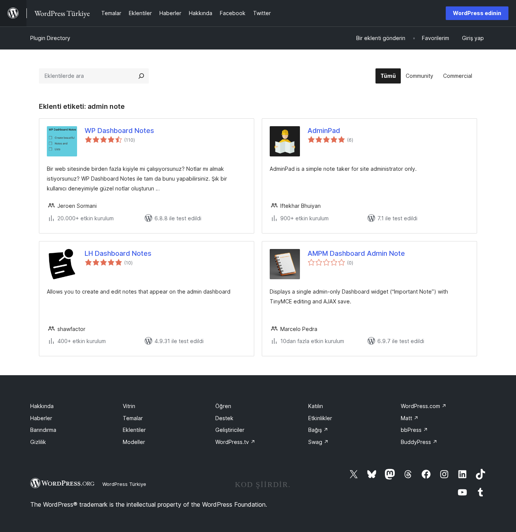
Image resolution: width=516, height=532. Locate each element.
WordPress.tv (235, 442)
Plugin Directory (50, 38)
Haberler (41, 418)
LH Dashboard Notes (118, 253)
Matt (410, 418)
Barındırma (43, 430)
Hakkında (42, 406)
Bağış (318, 430)
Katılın (315, 406)
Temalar (133, 418)
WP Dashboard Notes (119, 131)
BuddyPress (419, 442)
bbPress (414, 430)
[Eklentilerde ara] (141, 76)
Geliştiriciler (229, 430)
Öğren (223, 406)
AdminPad (323, 131)
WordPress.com (423, 406)
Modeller (134, 442)
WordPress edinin (477, 13)
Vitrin (129, 406)
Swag (318, 442)
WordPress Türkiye (124, 484)
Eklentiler (134, 430)
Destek (224, 418)
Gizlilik (38, 442)
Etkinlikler (320, 418)
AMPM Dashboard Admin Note (356, 253)
